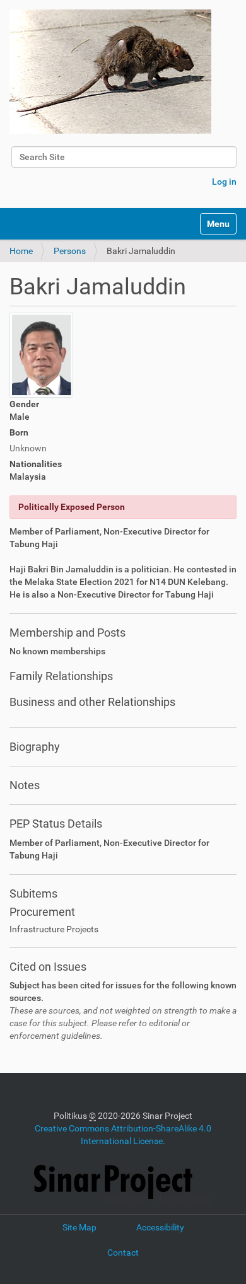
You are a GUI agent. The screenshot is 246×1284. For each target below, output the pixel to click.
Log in (224, 181)
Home (21, 251)
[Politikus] (110, 71)
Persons (70, 251)
